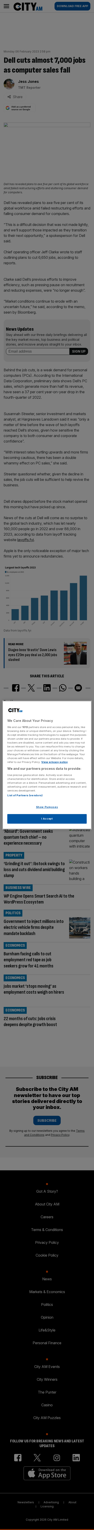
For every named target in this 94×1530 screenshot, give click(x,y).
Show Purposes (47, 807)
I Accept (47, 818)
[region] (46, 765)
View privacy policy (54, 762)
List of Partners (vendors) (25, 795)
